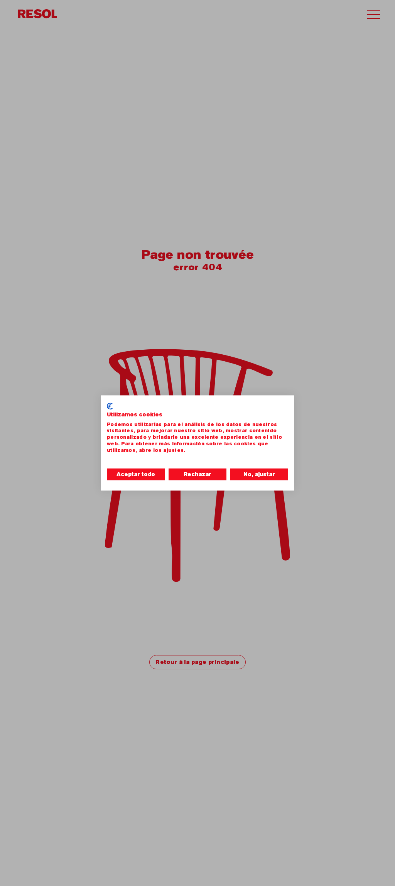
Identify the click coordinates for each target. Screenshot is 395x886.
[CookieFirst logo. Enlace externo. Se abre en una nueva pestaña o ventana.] (110, 406)
